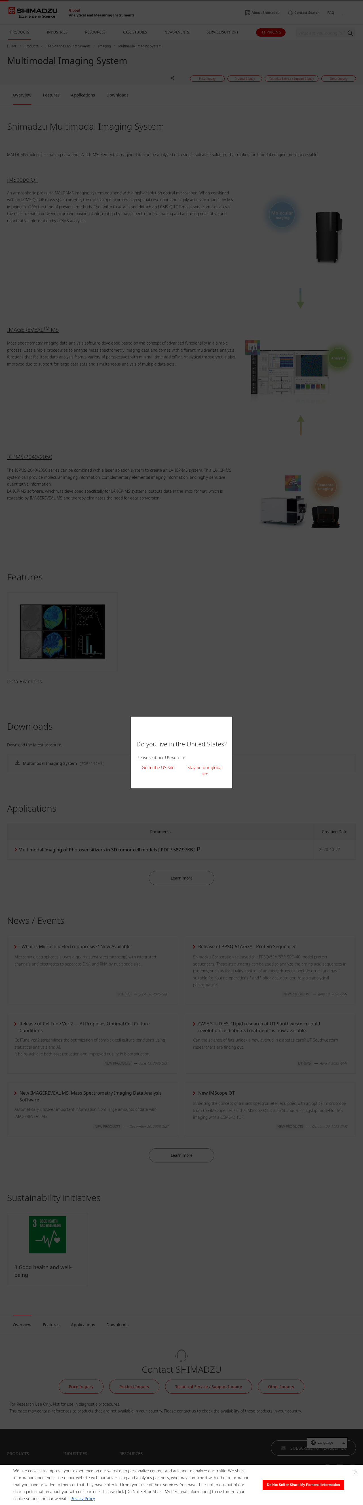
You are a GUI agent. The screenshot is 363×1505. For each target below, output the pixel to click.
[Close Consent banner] (355, 1472)
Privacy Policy (83, 1498)
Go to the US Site (158, 767)
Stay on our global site (204, 771)
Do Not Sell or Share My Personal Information (303, 1485)
